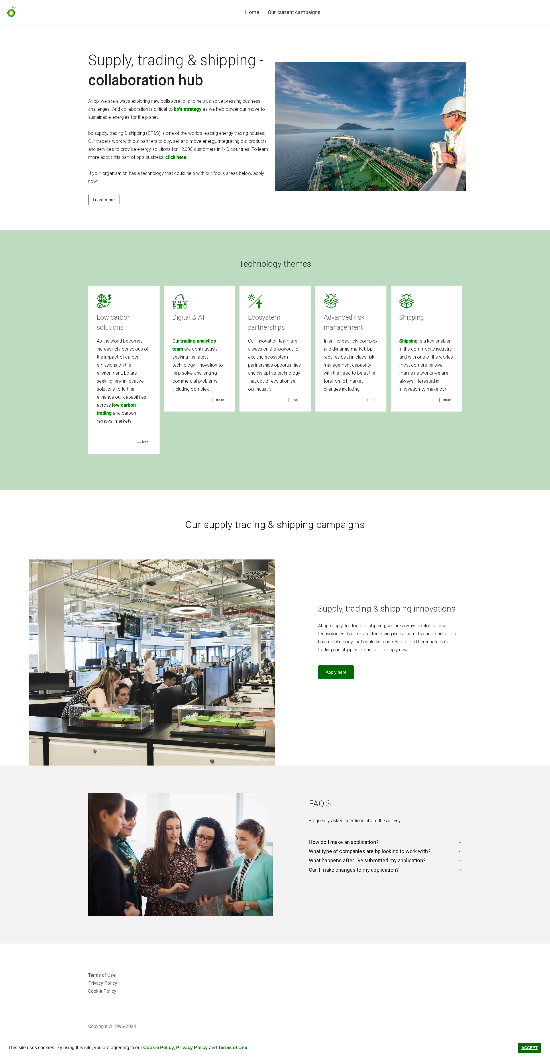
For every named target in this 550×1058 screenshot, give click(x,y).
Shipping (408, 341)
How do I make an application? (344, 842)
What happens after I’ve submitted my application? (367, 860)
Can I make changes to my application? (354, 870)
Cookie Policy (158, 1047)
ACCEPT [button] (529, 1047)
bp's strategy (187, 109)
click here (175, 157)
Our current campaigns (294, 12)
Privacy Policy (192, 1047)
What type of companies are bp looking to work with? (370, 851)
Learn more (104, 199)
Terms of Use (232, 1047)
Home (252, 12)
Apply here (336, 672)
